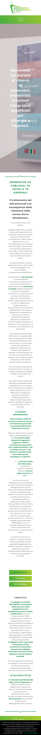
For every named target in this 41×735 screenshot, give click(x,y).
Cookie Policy (33, 733)
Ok (25, 733)
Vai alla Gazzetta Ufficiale (20, 675)
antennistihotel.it (19, 719)
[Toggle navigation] (20, 19)
